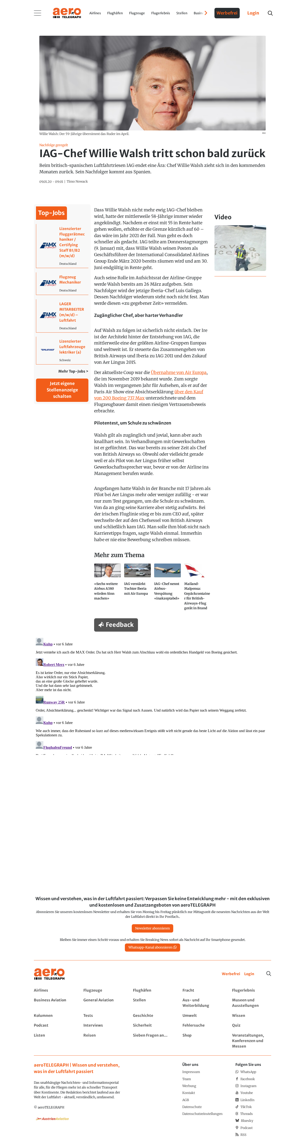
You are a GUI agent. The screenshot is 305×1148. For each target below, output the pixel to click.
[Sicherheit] (152, 1025)
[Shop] (202, 1041)
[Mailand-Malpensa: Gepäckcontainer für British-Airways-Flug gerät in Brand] (197, 589)
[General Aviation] (102, 1003)
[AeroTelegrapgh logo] (49, 974)
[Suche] (268, 973)
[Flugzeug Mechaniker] (62, 283)
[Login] (249, 974)
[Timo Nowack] (77, 181)
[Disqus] (152, 695)
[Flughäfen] (152, 990)
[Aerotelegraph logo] (67, 12)
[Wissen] (251, 1015)
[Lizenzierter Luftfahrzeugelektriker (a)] (62, 350)
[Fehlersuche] (202, 1025)
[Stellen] (152, 1003)
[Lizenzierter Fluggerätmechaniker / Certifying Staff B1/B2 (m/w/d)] (62, 246)
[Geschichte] (152, 1015)
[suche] (270, 13)
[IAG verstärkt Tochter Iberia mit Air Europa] (137, 589)
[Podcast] (53, 1025)
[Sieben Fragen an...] (152, 1041)
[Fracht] (202, 990)
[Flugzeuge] (102, 990)
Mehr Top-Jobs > (73, 371)
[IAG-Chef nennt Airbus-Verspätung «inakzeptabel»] (167, 589)
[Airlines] (53, 990)
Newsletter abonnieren (152, 928)
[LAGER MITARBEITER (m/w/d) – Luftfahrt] (62, 315)
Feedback (120, 625)
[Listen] (53, 1041)
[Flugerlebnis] (251, 990)
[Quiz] (251, 1025)
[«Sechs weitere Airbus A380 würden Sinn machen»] (107, 589)
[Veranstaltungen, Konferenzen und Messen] (251, 1041)
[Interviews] (102, 1025)
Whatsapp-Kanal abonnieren (150, 947)
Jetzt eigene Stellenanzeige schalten (62, 390)
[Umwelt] (202, 1015)
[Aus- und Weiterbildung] (202, 1003)
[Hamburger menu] (37, 13)
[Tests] (102, 1015)
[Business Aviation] (53, 1003)
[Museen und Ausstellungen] (251, 1003)
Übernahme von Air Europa (179, 372)
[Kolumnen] (53, 1015)
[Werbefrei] (231, 974)
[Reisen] (102, 1041)
